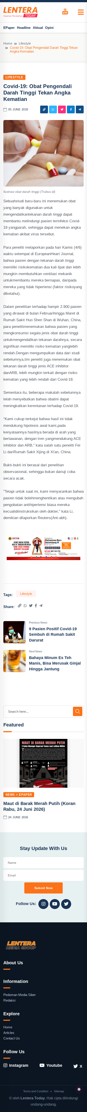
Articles (8, 1033)
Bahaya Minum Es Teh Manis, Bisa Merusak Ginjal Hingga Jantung (55, 663)
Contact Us (11, 1038)
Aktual (38, 28)
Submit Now (43, 888)
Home (7, 43)
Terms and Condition (35, 1091)
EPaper (9, 28)
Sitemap (59, 1091)
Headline (24, 28)
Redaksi (9, 1000)
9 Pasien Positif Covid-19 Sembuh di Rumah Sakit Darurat (53, 634)
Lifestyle (25, 43)
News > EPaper (19, 794)
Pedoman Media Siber (19, 995)
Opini (49, 28)
